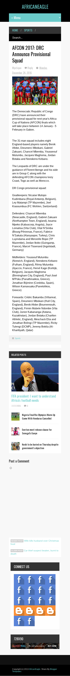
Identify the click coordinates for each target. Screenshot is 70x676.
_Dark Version (29, 610)
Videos (29, 579)
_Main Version (19, 610)
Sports (28, 30)
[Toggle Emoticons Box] (11, 468)
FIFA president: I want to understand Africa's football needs (33, 398)
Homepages (50, 600)
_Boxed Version (50, 610)
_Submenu (40, 579)
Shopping (29, 600)
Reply (31, 68)
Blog (19, 579)
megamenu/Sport (40, 600)
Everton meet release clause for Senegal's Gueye (37, 431)
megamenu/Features (50, 590)
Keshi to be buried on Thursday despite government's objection (40, 446)
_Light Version (40, 610)
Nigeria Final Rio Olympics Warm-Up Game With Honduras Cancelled (38, 416)
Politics (19, 600)
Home (15, 30)
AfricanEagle (35, 6)
